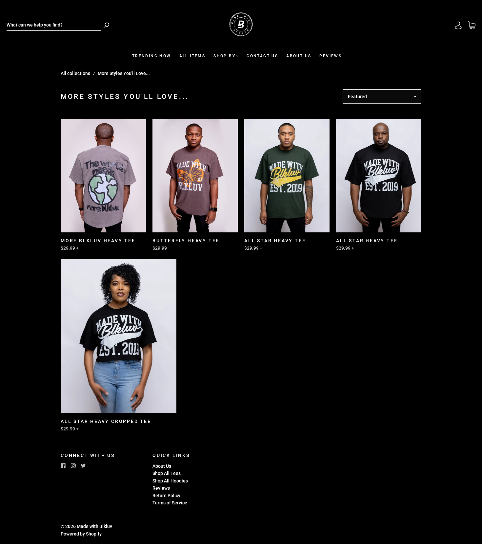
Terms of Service (169, 502)
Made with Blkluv (94, 526)
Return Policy (166, 495)
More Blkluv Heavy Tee (98, 240)
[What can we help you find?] (54, 25)
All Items (192, 56)
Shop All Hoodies (170, 480)
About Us (298, 56)
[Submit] (106, 25)
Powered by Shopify (81, 533)
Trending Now (151, 56)
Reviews (330, 56)
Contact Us (262, 56)
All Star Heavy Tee (275, 240)
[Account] (458, 25)
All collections (75, 73)
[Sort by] (382, 96)
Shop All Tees (166, 473)
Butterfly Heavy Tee (185, 240)
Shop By (224, 56)
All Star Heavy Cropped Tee (106, 421)
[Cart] (471, 25)
